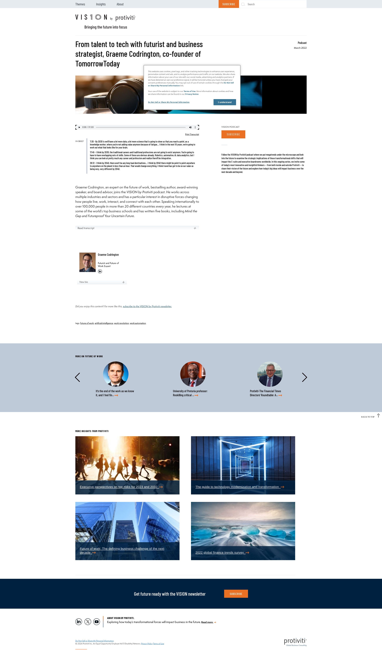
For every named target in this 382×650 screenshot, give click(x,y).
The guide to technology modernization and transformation (238, 486)
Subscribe (228, 4)
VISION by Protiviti (156, 306)
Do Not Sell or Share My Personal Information (94, 640)
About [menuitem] (120, 4)
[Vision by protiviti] (105, 21)
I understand (225, 102)
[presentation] (79, 377)
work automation (138, 323)
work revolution (121, 323)
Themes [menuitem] (80, 4)
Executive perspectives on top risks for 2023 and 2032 (119, 486)
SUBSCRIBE (236, 594)
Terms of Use (158, 643)
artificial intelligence (104, 323)
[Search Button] (242, 4)
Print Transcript (192, 134)
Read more (207, 622)
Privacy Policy (147, 643)
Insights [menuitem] (101, 4)
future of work (87, 323)
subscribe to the (131, 306)
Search (251, 4)
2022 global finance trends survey (220, 552)
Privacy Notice (191, 94)
